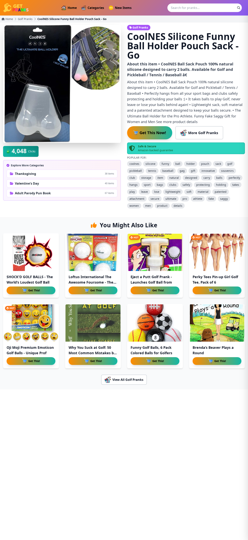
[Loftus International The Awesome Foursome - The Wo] (93, 252)
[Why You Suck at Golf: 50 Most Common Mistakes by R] (93, 323)
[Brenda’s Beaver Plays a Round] (217, 323)
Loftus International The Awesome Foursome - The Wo (91, 282)
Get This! (34, 290)
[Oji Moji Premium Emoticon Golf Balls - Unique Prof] (31, 323)
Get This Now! (153, 132)
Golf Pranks (25, 19)
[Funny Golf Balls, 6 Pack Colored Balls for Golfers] (155, 323)
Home (72, 8)
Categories (96, 8)
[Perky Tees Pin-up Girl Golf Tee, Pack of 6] (217, 252)
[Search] (238, 7)
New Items (123, 8)
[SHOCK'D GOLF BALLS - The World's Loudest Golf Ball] (31, 252)
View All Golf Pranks (127, 380)
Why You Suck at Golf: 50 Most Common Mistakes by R (92, 353)
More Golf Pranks (203, 132)
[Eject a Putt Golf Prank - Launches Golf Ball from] (155, 252)
